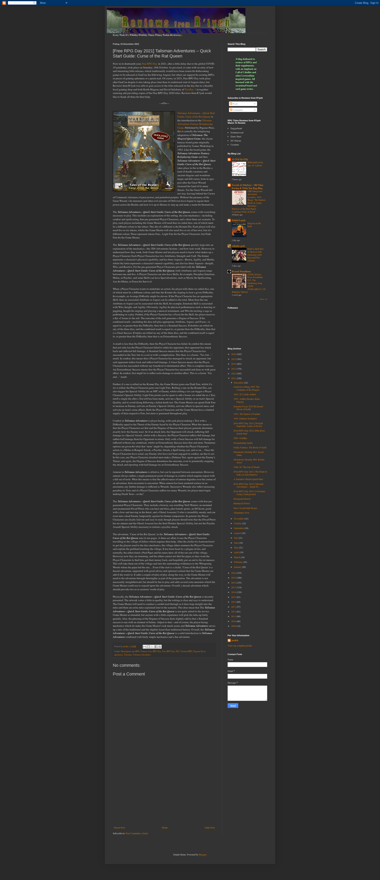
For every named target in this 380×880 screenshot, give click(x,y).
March (237, 557)
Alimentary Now (241, 512)
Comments (237, 109)
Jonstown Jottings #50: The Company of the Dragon (246, 388)
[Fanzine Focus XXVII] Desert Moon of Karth (248, 408)
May (236, 547)
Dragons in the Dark (254, 225)
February (238, 561)
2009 (234, 625)
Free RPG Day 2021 (171, 651)
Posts (235, 103)
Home (165, 827)
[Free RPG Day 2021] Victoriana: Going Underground (249, 492)
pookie (235, 640)
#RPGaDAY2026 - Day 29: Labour (255, 164)
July (236, 537)
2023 (234, 368)
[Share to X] (152, 647)
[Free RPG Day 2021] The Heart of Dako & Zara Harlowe (250, 473)
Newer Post (119, 827)
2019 (234, 577)
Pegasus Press (199, 651)
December (239, 382)
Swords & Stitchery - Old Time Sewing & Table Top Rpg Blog (247, 186)
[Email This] (145, 647)
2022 (234, 373)
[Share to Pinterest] (160, 647)
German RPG (186, 651)
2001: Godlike (240, 438)
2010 (234, 621)
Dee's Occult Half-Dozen (245, 508)
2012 (234, 611)
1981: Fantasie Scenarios (245, 418)
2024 (234, 363)
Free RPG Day (149, 63)
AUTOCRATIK (240, 159)
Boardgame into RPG (130, 651)
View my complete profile (240, 645)
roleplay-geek (238, 246)
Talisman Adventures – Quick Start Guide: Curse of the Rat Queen (196, 114)
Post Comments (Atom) (137, 833)
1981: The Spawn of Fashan (247, 413)
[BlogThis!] (148, 647)
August (237, 533)
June (236, 542)
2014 (234, 601)
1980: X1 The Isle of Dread (246, 467)
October (238, 523)
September (239, 528)
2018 (234, 582)
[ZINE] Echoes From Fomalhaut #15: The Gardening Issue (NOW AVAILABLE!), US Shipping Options (248, 283)
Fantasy (144, 651)
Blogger (202, 854)
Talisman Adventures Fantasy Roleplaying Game (195, 124)
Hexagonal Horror (242, 498)
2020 (234, 572)
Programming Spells (243, 442)
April (236, 552)
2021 (234, 378)
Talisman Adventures (142, 654)
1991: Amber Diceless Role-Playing (247, 400)
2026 (234, 354)
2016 (234, 592)
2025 (234, 359)
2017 (234, 587)
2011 (234, 616)
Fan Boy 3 (190, 89)
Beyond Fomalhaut (241, 271)
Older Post (210, 827)
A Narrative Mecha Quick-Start (248, 479)
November (239, 518)
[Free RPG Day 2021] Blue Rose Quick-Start (249, 432)
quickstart (118, 654)
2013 (234, 606)
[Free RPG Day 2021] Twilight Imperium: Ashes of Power (248, 425)
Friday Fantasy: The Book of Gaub (250, 447)
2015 (234, 597)
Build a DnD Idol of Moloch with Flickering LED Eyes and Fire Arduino (255, 254)
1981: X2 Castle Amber (245, 394)
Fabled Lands (239, 220)
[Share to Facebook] (156, 647)
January (238, 566)
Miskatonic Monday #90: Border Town (249, 461)
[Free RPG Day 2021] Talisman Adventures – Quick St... (248, 485)
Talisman (128, 654)
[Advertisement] (164, 793)
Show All (263, 299)
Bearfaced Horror (242, 503)
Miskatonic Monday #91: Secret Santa (249, 453)
